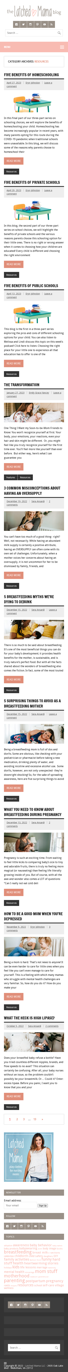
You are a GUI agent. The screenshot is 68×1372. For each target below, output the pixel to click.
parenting (14, 1280)
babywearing (28, 1248)
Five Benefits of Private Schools (32, 182)
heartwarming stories (41, 1263)
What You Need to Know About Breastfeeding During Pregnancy (32, 812)
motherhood (16, 1276)
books (60, 1249)
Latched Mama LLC (35, 1365)
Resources (11, 171)
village (59, 1285)
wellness (9, 1288)
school (38, 1285)
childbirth (21, 1256)
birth (40, 1249)
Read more (14, 160)
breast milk (40, 1252)
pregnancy (54, 1281)
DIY (55, 1256)
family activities (16, 1259)
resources (25, 1285)
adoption (8, 1245)
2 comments (51, 1026)
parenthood (43, 1277)
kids (15, 1267)
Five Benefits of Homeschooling (31, 74)
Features (10, 477)
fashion (33, 1260)
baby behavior (41, 1245)
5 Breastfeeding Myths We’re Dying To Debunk (29, 599)
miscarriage (29, 1272)
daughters (48, 1256)
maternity (52, 1268)
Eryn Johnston (33, 82)
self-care (48, 1285)
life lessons (28, 1267)
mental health (14, 1272)
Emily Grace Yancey (39, 392)
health (18, 1263)
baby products (11, 1248)
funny (46, 1259)
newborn (34, 1277)
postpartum (35, 1281)
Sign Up (43, 1205)
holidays (8, 1268)
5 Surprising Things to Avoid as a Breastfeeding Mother (32, 703)
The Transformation (21, 384)
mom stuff (46, 1271)
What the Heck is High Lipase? (29, 1017)
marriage (42, 1267)
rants (7, 1285)
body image (49, 1248)
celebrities (9, 1256)
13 (34, 1119)
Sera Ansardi (38, 501)
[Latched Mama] (34, 6)
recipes (14, 1286)
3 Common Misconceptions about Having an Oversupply (32, 491)
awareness (21, 1245)
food (39, 1260)
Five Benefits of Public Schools (31, 285)
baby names (57, 1246)
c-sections (54, 1252)
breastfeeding (18, 1252)
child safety (36, 1256)
